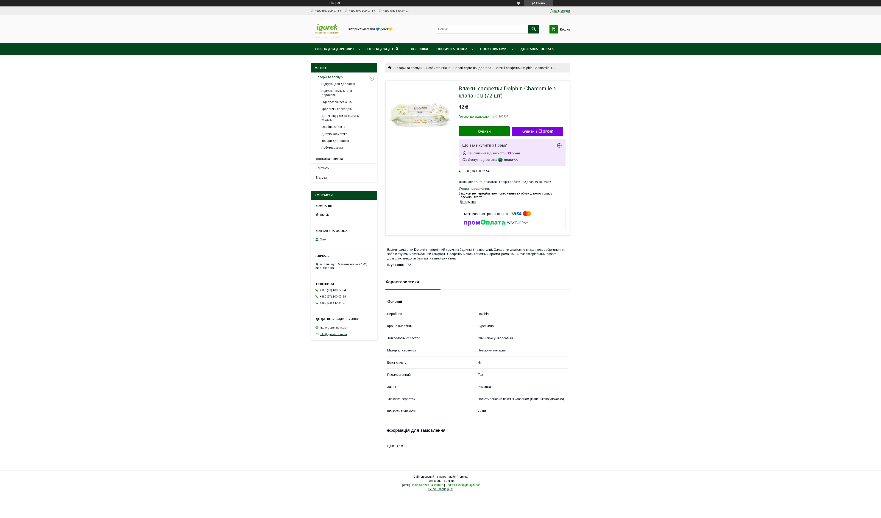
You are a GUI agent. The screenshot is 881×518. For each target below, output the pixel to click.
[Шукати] (533, 29)
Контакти (322, 168)
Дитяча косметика (334, 134)
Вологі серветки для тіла (472, 68)
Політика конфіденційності (463, 485)
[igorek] (327, 37)
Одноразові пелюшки (336, 102)
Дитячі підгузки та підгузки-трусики (341, 118)
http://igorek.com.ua (333, 327)
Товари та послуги (408, 68)
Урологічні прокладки (336, 109)
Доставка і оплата (537, 49)
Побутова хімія (493, 49)
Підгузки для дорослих (338, 84)
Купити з (529, 131)
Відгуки (321, 177)
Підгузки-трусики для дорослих (336, 93)
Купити (484, 131)
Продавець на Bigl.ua (440, 480)
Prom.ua (462, 476)
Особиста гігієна (451, 49)
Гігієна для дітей (382, 49)
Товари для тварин (335, 140)
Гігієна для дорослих (334, 49)
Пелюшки (419, 49)
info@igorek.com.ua (333, 334)
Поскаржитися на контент (427, 485)
